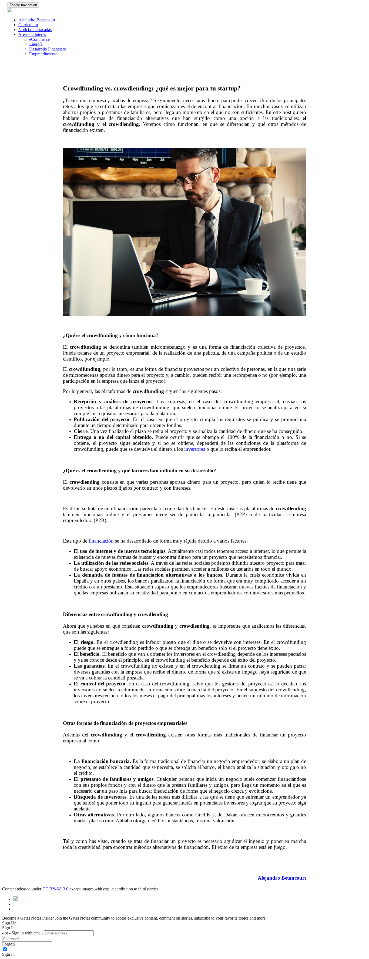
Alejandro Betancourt (36, 20)
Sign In (8, 954)
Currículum (28, 24)
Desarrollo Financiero (47, 49)
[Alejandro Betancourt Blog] (15, 899)
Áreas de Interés (32, 34)
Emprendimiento (43, 54)
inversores (194, 449)
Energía (35, 44)
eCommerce (39, 39)
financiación (101, 541)
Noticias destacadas (35, 29)
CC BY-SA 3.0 (55, 889)
